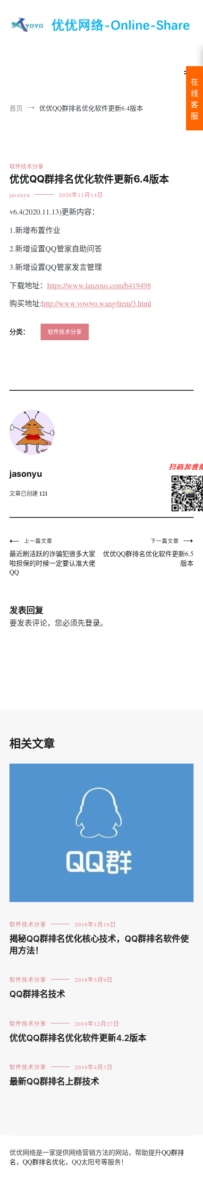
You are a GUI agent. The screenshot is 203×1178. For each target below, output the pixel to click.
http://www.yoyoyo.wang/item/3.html (96, 303)
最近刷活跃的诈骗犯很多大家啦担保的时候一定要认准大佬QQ (52, 556)
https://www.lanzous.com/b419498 (99, 285)
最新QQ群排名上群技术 (54, 1081)
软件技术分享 (26, 166)
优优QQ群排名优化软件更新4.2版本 (77, 1038)
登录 (92, 623)
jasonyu (19, 194)
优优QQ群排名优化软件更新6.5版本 (148, 552)
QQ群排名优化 (44, 1161)
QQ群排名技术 (37, 994)
